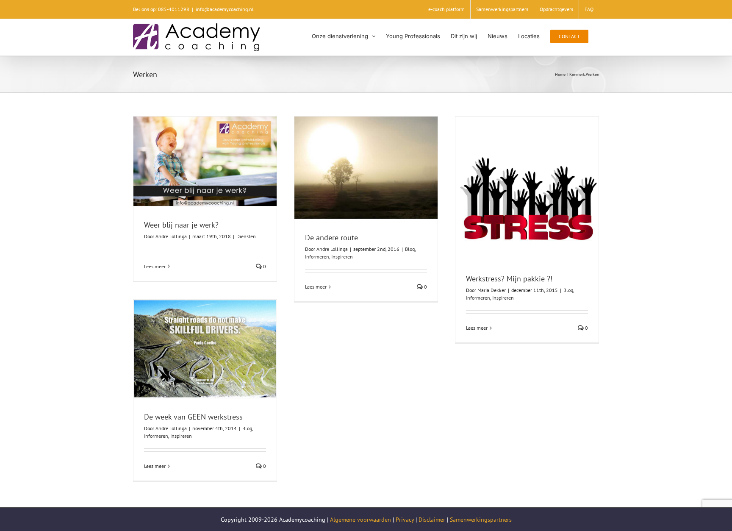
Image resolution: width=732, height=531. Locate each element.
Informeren (317, 256)
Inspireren (342, 256)
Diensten (246, 236)
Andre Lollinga (171, 236)
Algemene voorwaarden (360, 519)
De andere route (331, 237)
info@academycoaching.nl (225, 9)
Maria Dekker (491, 290)
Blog (410, 249)
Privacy (405, 519)
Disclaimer (432, 519)
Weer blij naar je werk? (181, 225)
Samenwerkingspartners (481, 519)
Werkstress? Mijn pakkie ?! (509, 279)
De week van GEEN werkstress (193, 417)
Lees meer (155, 266)
